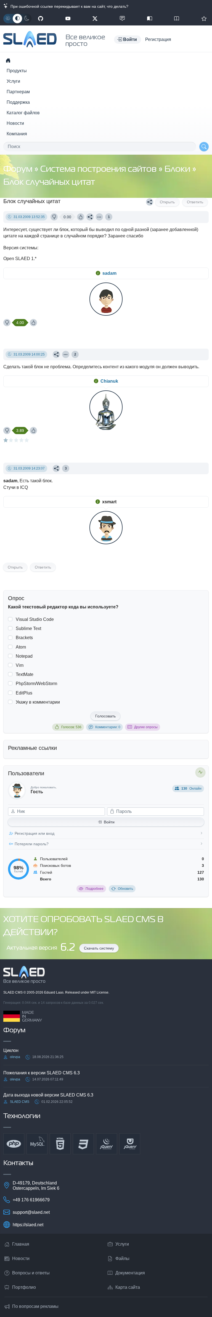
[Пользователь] (99, 217)
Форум (18, 169)
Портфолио (24, 1287)
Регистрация (158, 39)
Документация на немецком (149, 18)
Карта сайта (127, 1287)
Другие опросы (146, 727)
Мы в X (95, 18)
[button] (127, 39)
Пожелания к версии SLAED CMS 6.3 (41, 1072)
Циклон (10, 1050)
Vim (19, 665)
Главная (20, 1244)
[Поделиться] (149, 202)
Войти (109, 822)
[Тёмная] (26, 18)
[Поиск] (204, 146)
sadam (109, 273)
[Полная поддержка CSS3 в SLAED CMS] (83, 1143)
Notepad (24, 656)
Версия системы (20, 247)
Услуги (13, 81)
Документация (130, 1273)
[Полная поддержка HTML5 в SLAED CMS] (60, 1143)
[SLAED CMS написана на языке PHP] (13, 1143)
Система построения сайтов (99, 169)
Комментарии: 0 (107, 727)
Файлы (122, 1258)
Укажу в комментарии (38, 702)
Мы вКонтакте (122, 18)
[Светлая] (8, 18)
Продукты (17, 70)
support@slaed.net (31, 1212)
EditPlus (24, 693)
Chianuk (109, 381)
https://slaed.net (28, 1224)
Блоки (178, 169)
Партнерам (18, 91)
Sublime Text (28, 628)
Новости (15, 123)
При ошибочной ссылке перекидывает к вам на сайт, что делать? (68, 6)
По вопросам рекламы (35, 1306)
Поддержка (18, 102)
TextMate (24, 674)
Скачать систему (99, 948)
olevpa (15, 1057)
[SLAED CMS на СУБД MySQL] (36, 1143)
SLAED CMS (13, 992)
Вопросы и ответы (31, 1273)
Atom (21, 647)
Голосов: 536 (71, 727)
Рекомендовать (204, 18)
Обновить (125, 889)
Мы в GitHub (40, 18)
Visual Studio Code (35, 619)
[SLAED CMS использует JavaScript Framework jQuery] (106, 1143)
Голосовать (105, 716)
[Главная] (8, 60)
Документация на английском (176, 18)
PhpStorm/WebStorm (36, 683)
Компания (17, 133)
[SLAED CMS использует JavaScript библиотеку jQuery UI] (129, 1143)
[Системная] (17, 18)
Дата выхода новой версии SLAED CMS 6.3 (48, 1095)
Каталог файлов (23, 112)
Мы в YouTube (68, 18)
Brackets (24, 637)
